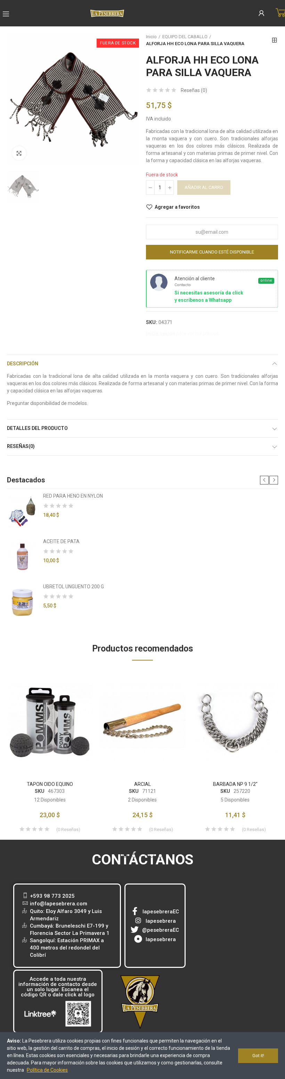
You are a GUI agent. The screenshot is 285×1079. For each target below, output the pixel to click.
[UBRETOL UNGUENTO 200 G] (22, 602)
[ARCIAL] (143, 722)
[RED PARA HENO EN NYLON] (22, 511)
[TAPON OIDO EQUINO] (50, 722)
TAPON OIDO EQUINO (50, 784)
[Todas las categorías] (6, 14)
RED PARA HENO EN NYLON (73, 496)
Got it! (258, 1055)
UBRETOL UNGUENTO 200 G (73, 586)
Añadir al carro (204, 187)
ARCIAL (142, 784)
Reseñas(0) (21, 446)
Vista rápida (75, 695)
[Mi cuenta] (261, 13)
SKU (39, 791)
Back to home (274, 40)
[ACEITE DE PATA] (22, 557)
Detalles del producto (37, 428)
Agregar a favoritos (177, 207)
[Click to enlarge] (19, 153)
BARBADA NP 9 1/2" (235, 784)
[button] (264, 480)
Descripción (22, 363)
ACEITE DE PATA (61, 541)
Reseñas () (194, 90)
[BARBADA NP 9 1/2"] (235, 722)
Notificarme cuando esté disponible (212, 252)
